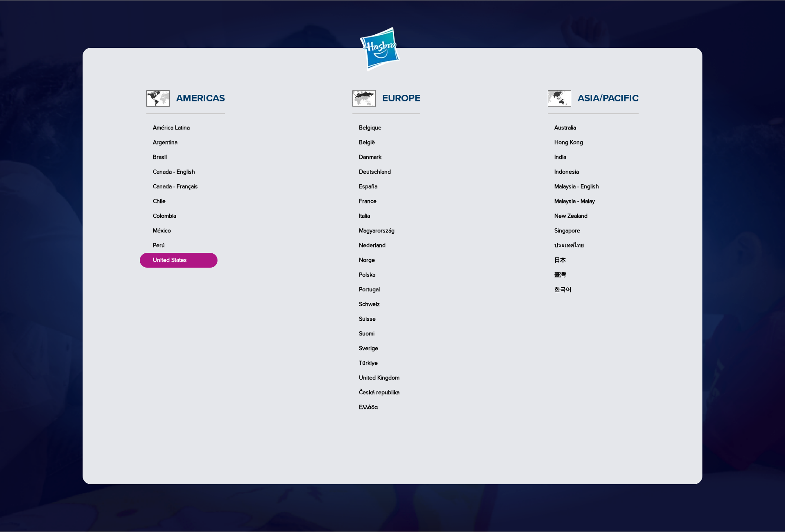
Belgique (370, 127)
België (367, 142)
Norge (367, 260)
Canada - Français (175, 186)
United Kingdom (379, 377)
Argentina (165, 142)
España (368, 186)
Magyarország (377, 230)
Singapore (567, 230)
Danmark (370, 157)
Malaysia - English (576, 186)
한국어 (563, 289)
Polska (367, 274)
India (560, 157)
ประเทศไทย (569, 245)
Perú (159, 245)
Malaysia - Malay (574, 201)
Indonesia (566, 171)
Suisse (367, 318)
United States (170, 260)
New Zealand (571, 215)
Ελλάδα (368, 407)
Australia (565, 127)
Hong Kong (568, 142)
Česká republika (379, 392)
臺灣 (560, 274)
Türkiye (368, 363)
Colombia (164, 215)
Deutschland (375, 171)
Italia (364, 215)
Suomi (367, 333)
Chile (159, 201)
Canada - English (174, 171)
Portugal (369, 289)
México (162, 230)
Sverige (368, 348)
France (368, 201)
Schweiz (369, 304)
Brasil (160, 157)
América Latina (171, 127)
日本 (560, 260)
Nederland (372, 245)
